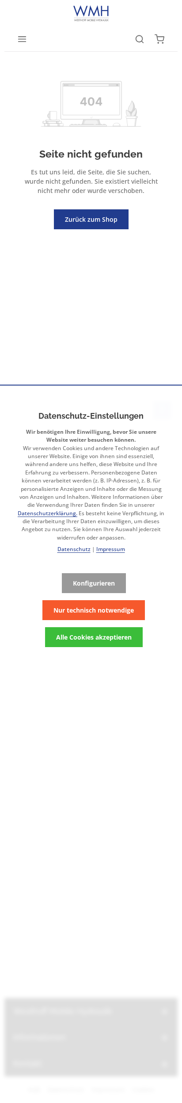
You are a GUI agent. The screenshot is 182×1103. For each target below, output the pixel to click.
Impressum (110, 549)
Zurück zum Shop (91, 219)
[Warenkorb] (159, 39)
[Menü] (22, 39)
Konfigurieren (94, 583)
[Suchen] (139, 39)
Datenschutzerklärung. (47, 513)
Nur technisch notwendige (93, 610)
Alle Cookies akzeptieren (94, 637)
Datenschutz (74, 549)
